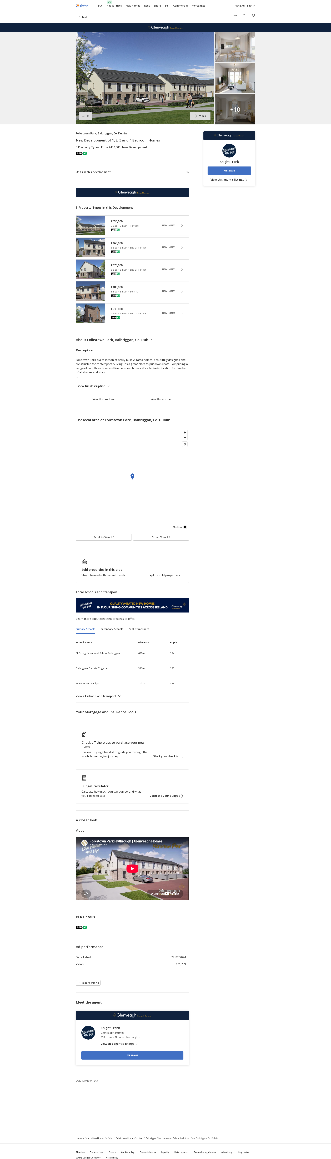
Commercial (180, 5)
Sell (167, 5)
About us (80, 1152)
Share (157, 5)
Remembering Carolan (205, 1152)
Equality (165, 1152)
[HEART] (253, 15)
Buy (100, 5)
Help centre (243, 1152)
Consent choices (148, 1152)
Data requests (181, 1152)
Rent (147, 5)
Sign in (251, 5)
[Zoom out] (184, 437)
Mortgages (198, 5)
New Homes (133, 5)
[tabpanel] (132, 668)
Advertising (227, 1152)
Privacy (112, 1152)
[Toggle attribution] (185, 527)
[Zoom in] (184, 432)
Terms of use (96, 1152)
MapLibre (177, 527)
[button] (165, 78)
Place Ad (240, 5)
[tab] (85, 629)
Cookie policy (127, 1152)
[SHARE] (244, 15)
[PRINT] (235, 15)
